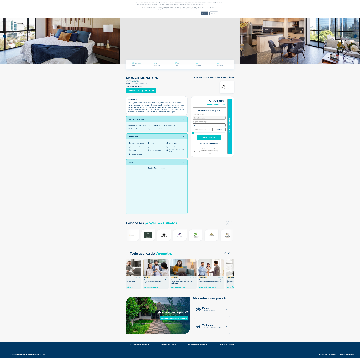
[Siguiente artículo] (228, 253)
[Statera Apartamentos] (186, 235)
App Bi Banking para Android (197, 344)
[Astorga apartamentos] (202, 235)
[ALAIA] (218, 235)
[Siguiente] (355, 36)
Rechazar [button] (213, 13)
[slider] (193, 132)
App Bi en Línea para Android (139, 344)
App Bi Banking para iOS (226, 344)
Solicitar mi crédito (209, 138)
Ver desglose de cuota (230, 125)
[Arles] (139, 235)
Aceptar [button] (204, 13)
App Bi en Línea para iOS (168, 344)
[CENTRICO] (154, 235)
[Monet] (170, 235)
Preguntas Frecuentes (347, 354)
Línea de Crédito (198, 114)
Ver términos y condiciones (327, 354)
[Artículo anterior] (224, 253)
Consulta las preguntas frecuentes (174, 318)
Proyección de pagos (200, 122)
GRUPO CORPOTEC (132, 81)
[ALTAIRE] (234, 235)
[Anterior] (4, 36)
